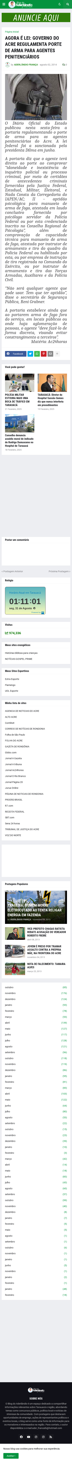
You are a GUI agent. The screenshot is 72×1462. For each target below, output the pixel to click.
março (36, 1017)
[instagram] (36, 1437)
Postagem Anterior (13, 571)
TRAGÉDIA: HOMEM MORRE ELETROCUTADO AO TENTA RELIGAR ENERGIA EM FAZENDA (35, 910)
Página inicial (12, 32)
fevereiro (36, 1011)
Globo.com (10, 752)
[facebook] (21, 1437)
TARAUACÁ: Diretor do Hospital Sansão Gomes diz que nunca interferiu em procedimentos (50, 400)
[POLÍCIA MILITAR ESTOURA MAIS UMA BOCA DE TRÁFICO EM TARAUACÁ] (19, 383)
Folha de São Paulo (15, 734)
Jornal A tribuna (13, 764)
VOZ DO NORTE (13, 835)
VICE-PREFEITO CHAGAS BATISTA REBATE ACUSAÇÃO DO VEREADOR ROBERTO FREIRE (46, 932)
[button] (4, 4)
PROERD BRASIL (13, 799)
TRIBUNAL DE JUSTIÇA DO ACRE (22, 829)
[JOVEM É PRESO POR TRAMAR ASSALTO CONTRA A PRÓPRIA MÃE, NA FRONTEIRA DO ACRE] (15, 951)
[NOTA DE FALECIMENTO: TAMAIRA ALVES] (15, 968)
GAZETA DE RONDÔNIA (17, 746)
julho (36, 1040)
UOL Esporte (11, 691)
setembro (36, 1052)
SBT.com (9, 817)
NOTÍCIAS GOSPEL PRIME (18, 659)
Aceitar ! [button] (11, 1456)
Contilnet (9, 723)
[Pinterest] (44, 354)
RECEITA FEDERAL (14, 811)
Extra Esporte (12, 679)
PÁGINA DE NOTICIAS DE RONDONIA (24, 794)
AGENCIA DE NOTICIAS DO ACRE (22, 711)
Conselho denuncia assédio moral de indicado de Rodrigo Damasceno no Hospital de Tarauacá (19, 440)
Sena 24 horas (12, 823)
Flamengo (10, 685)
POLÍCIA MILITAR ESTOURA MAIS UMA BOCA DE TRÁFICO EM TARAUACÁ (17, 400)
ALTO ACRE (11, 717)
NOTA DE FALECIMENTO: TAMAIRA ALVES (46, 965)
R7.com (9, 805)
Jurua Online (11, 788)
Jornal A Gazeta (13, 758)
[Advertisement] (36, 496)
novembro (36, 993)
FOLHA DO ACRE (14, 740)
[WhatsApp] (37, 354)
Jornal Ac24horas (14, 770)
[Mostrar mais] (57, 354)
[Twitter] (30, 354)
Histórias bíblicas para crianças (21, 653)
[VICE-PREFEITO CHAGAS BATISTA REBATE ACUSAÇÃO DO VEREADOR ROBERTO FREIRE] (15, 933)
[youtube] (28, 1437)
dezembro (36, 999)
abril (36, 1022)
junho (36, 1034)
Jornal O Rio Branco (15, 776)
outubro (36, 987)
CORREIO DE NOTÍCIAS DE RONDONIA (25, 728)
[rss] (51, 1437)
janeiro (36, 1005)
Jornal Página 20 (14, 782)
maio (36, 1028)
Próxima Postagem (59, 571)
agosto (36, 1046)
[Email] (50, 354)
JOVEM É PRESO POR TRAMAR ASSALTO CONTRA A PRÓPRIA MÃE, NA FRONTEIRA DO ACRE (44, 950)
